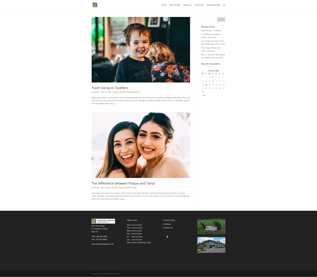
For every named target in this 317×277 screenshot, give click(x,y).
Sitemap (167, 224)
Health (134, 187)
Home (163, 5)
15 (206, 84)
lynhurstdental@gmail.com (103, 244)
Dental (116, 92)
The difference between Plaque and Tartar (123, 183)
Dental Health (125, 92)
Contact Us (199, 5)
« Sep (203, 95)
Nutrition (136, 92)
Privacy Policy (169, 220)
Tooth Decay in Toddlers (110, 88)
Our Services (175, 5)
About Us (187, 5)
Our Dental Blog (213, 5)
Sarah (96, 92)
